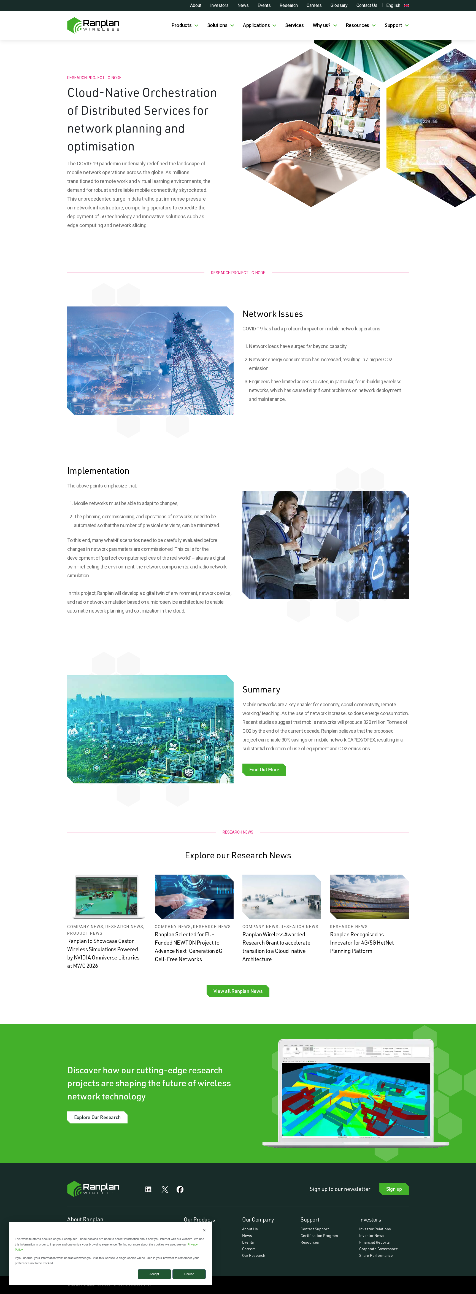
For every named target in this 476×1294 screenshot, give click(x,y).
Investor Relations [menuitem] (375, 1228)
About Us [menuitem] (250, 1228)
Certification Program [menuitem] (319, 1235)
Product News (85, 933)
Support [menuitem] (310, 1219)
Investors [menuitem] (370, 1219)
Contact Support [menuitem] (315, 1228)
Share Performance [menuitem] (376, 1255)
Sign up (394, 1188)
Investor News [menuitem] (371, 1235)
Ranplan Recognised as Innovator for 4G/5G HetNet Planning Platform (362, 942)
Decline (189, 1274)
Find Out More (264, 769)
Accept (154, 1274)
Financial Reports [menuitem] (374, 1242)
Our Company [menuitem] (258, 1219)
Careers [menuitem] (249, 1248)
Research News (125, 926)
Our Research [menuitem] (253, 1255)
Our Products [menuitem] (199, 1219)
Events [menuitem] (248, 1242)
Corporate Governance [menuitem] (378, 1248)
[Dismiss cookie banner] (204, 1230)
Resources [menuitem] (310, 1242)
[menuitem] (185, 25)
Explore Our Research (97, 1117)
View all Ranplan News (238, 991)
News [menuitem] (247, 1235)
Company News (85, 926)
